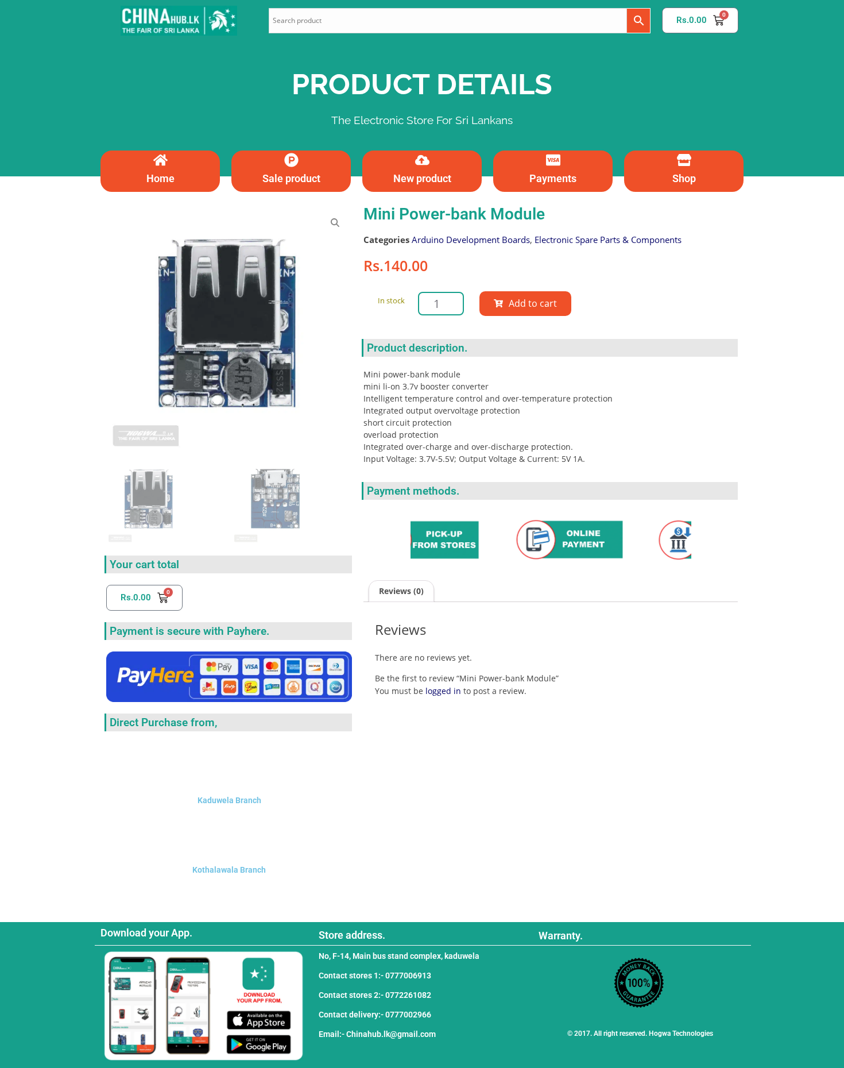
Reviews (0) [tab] (401, 590)
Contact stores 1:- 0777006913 (375, 975)
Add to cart (533, 303)
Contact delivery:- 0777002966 (375, 1014)
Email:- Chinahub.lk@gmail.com (377, 1034)
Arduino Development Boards (471, 239)
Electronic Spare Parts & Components (608, 239)
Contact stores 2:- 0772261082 (375, 995)
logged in (443, 690)
